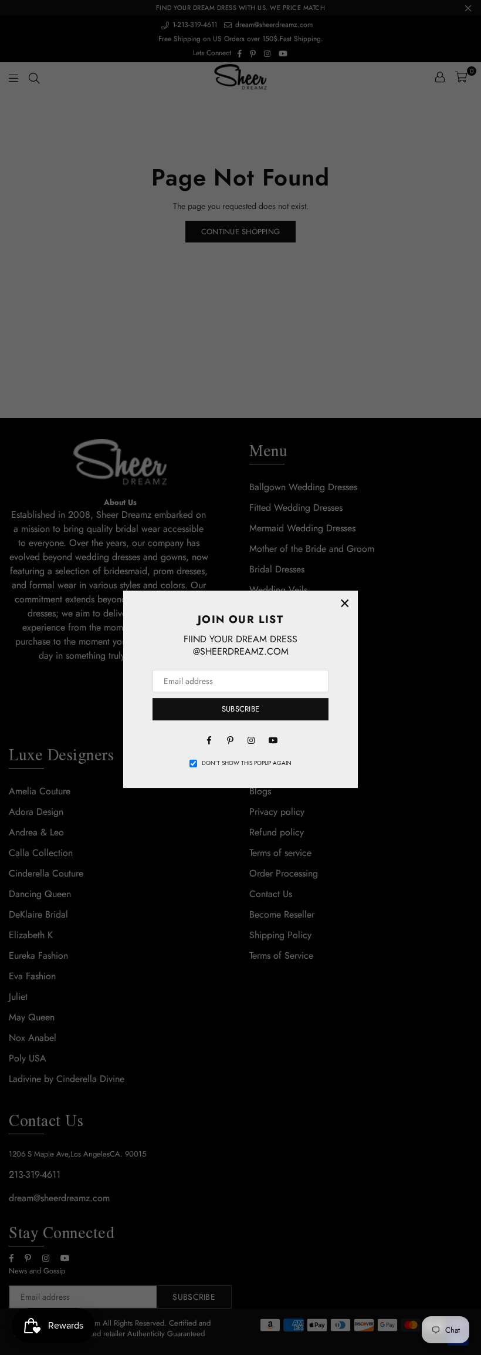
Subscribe (240, 708)
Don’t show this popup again (247, 763)
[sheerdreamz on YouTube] (272, 739)
